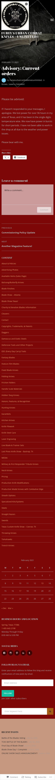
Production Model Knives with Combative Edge (22, 489)
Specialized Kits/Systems (13, 501)
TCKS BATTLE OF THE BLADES (14, 742)
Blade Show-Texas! (10, 301)
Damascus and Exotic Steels (14, 338)
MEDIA (4, 457)
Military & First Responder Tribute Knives (20, 464)
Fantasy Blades (8, 357)
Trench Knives (8, 545)
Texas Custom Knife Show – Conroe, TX (19, 526)
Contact (5, 320)
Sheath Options (8, 495)
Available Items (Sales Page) (14, 276)
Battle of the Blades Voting (13, 738)
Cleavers (5, 313)
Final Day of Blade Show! (12, 745)
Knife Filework (8, 426)
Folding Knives (8, 376)
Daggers (5, 332)
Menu (52, 20)
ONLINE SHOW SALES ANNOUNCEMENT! (20, 753)
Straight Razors (8, 514)
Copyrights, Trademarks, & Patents (17, 326)
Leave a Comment (17, 84)
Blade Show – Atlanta (11, 295)
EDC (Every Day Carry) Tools (14, 351)
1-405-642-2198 (8, 628)
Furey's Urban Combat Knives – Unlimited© (21, 35)
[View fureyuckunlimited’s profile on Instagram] (10, 653)
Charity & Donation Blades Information (19, 307)
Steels (4, 508)
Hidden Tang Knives (10, 395)
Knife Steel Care (9, 432)
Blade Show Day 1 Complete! (14, 749)
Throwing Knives (9, 533)
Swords (5, 520)
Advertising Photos (10, 270)
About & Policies (9, 263)
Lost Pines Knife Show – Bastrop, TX (17, 451)
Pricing (5, 476)
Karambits (6, 414)
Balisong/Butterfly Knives (13, 282)
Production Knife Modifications (15, 483)
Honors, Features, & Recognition (16, 401)
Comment (44, 210)
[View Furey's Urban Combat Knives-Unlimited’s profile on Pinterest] (17, 653)
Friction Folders (8, 382)
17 (20, 591)
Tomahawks (7, 539)
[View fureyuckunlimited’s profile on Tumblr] (29, 653)
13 (42, 583)
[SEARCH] (50, 711)
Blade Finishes (8, 288)
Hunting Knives (8, 407)
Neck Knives (7, 470)
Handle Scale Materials (12, 389)
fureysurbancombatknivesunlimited (26, 80)
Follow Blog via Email (16, 664)
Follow (8, 693)
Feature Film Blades (10, 364)
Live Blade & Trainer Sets (13, 445)
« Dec (4, 608)
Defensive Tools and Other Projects (17, 345)
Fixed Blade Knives (10, 370)
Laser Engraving (9, 439)
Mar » (10, 608)
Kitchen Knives (8, 420)
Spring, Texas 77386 (10, 625)
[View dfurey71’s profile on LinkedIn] (23, 653)
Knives (4, 84)
